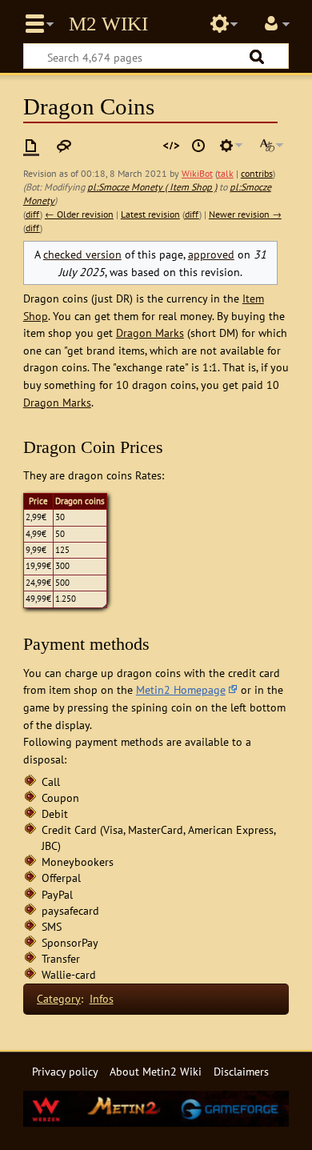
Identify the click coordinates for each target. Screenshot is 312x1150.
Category (59, 998)
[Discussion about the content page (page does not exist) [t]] (64, 146)
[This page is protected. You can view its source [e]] (171, 146)
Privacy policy (65, 1071)
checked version (82, 254)
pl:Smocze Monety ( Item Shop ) (152, 187)
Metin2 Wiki (108, 24)
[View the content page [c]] (31, 146)
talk (226, 173)
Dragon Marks (150, 332)
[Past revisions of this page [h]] (198, 146)
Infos (102, 998)
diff (33, 214)
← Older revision (79, 214)
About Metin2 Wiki (156, 1071)
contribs (257, 173)
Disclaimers (241, 1071)
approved (211, 254)
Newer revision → (245, 214)
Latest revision (150, 214)
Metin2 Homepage (181, 689)
